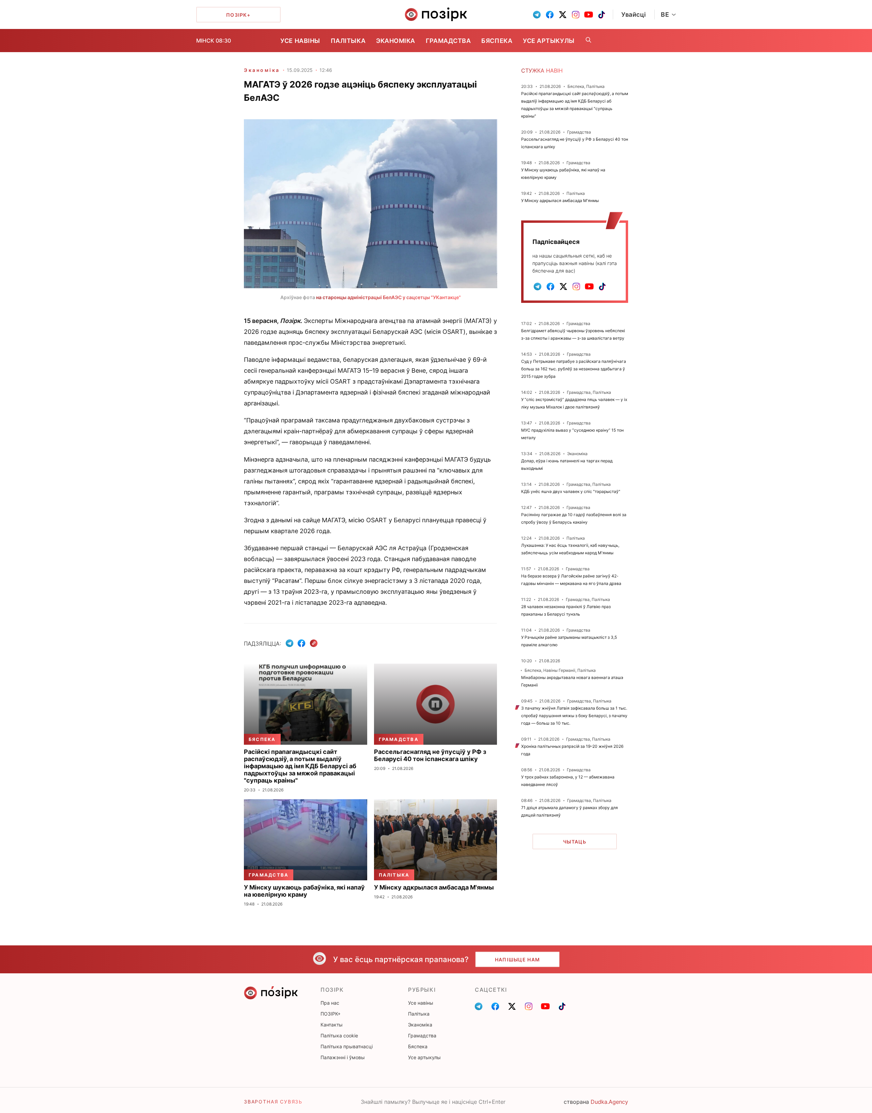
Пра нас (330, 1003)
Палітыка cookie (339, 1035)
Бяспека (496, 40)
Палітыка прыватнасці (347, 1046)
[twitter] (563, 15)
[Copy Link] (314, 643)
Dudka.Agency (609, 1101)
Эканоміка (395, 40)
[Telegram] (289, 643)
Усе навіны (300, 40)
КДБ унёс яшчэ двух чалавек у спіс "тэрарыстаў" (570, 491)
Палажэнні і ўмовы (343, 1057)
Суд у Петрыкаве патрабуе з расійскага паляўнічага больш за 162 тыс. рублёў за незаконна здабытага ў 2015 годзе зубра (573, 369)
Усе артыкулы (548, 40)
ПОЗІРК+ (331, 1014)
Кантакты (332, 1024)
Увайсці (633, 14)
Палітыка (348, 40)
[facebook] (550, 15)
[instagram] (576, 15)
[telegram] (537, 15)
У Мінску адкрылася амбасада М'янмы (560, 200)
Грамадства (448, 40)
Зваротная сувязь (273, 1101)
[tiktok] (601, 15)
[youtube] (588, 15)
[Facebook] (301, 643)
